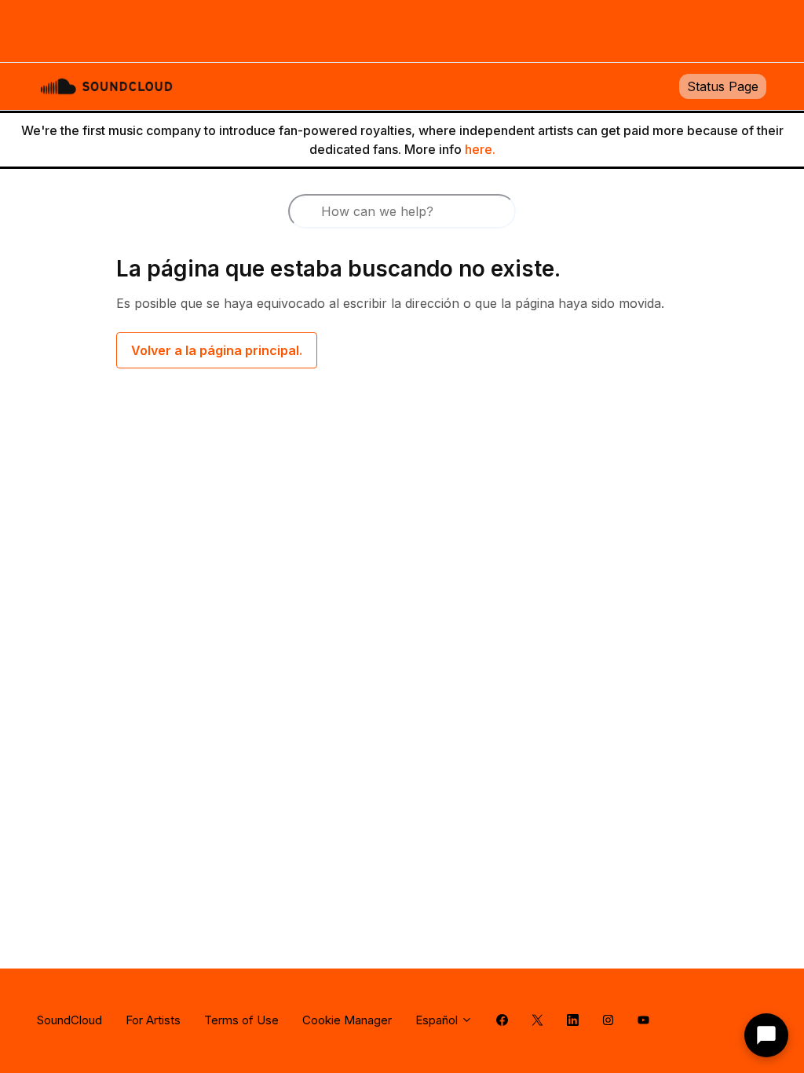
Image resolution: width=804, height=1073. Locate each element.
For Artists (153, 1020)
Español (438, 1020)
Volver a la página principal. (216, 350)
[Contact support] (766, 1035)
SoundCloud (69, 1020)
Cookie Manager (347, 1020)
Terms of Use (241, 1020)
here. (480, 149)
